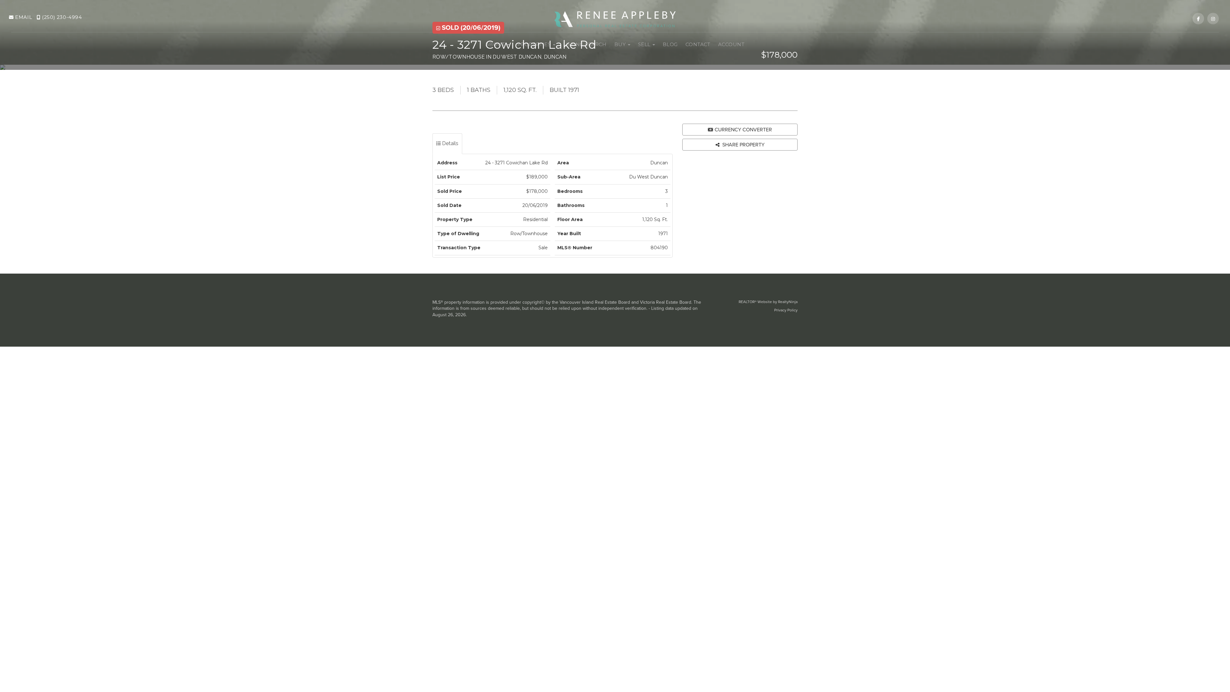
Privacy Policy (786, 310)
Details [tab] (449, 143)
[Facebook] (1199, 19)
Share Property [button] (743, 144)
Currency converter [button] (743, 129)
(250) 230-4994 (61, 17)
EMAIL (23, 17)
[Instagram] (1213, 19)
